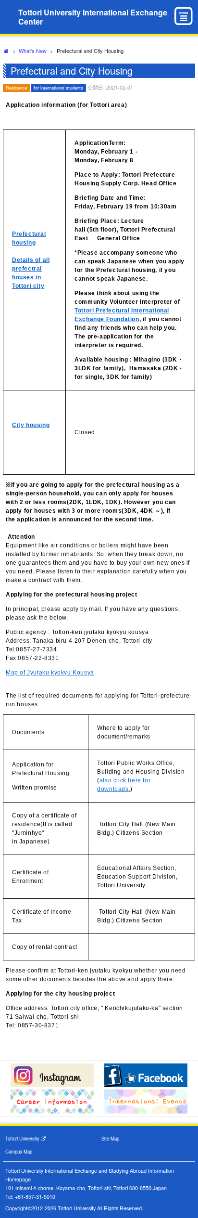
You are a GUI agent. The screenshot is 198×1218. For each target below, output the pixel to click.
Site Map (110, 1138)
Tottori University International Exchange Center (92, 17)
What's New (33, 50)
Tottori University (23, 1138)
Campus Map (18, 1151)
